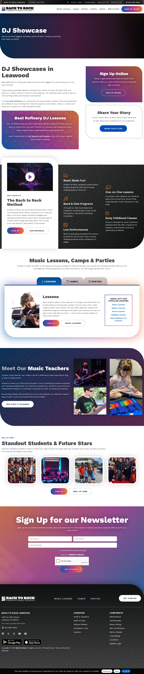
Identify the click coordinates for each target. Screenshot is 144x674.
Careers (77, 632)
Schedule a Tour (81, 628)
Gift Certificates (117, 628)
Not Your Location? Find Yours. (13, 623)
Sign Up (15, 231)
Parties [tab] (96, 281)
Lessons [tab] (50, 281)
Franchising (89, 2)
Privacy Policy (48, 648)
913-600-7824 (134, 2)
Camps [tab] (73, 281)
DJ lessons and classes (39, 136)
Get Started (129, 598)
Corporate (116, 613)
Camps (76, 9)
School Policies (80, 624)
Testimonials (115, 621)
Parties (84, 9)
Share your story (113, 128)
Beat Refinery (16, 101)
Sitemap (5, 650)
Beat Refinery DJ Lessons (118, 319)
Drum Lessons (118, 311)
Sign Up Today (132, 9)
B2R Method (115, 617)
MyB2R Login (76, 2)
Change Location (36, 2)
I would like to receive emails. (73, 550)
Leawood (79, 613)
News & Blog (115, 624)
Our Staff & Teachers (17, 404)
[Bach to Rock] (18, 9)
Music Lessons (63, 9)
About (102, 9)
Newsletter (103, 2)
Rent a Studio (116, 632)
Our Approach (37, 231)
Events (94, 9)
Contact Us (116, 2)
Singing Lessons (118, 315)
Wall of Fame (113, 9)
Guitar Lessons (118, 308)
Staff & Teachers (81, 617)
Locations (114, 640)
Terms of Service (62, 648)
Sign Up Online (113, 93)
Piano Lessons (118, 305)
